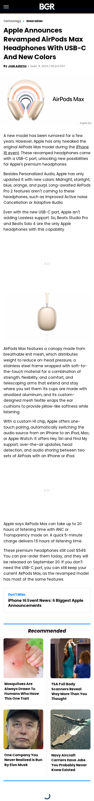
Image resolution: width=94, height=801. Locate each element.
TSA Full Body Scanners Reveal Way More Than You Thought (69, 691)
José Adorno (17, 66)
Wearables (34, 21)
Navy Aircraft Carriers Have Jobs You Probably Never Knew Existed (69, 762)
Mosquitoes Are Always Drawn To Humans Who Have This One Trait (21, 691)
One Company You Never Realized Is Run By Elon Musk (23, 760)
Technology (12, 21)
